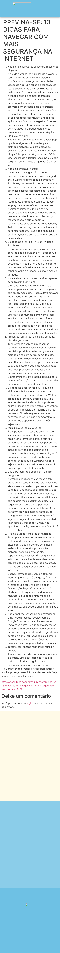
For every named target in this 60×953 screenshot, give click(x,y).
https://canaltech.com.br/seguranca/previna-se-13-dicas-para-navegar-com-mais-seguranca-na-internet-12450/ (29, 685)
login (29, 703)
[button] (55, 8)
